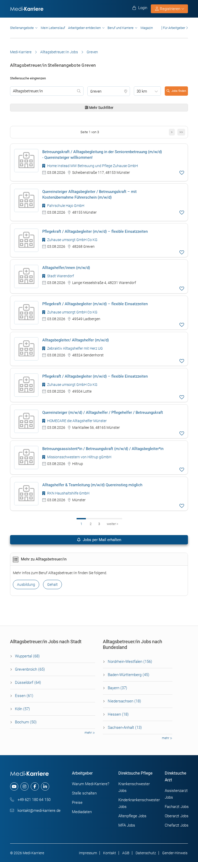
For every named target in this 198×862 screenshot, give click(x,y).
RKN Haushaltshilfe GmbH (67, 493)
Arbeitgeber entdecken (84, 28)
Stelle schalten (84, 793)
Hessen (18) (118, 714)
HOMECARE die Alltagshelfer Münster (76, 421)
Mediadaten (82, 811)
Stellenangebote (22, 28)
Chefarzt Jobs (176, 825)
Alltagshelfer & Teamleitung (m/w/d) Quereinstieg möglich (92, 485)
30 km (142, 91)
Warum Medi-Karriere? (90, 784)
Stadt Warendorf (60, 276)
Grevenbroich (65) (30, 669)
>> (181, 132)
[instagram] (24, 786)
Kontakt (109, 853)
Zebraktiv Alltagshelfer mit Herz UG (74, 348)
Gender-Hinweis (174, 853)
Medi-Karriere (20, 52)
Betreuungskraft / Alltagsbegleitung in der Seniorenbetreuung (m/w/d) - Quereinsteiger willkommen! (102, 154)
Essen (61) (24, 695)
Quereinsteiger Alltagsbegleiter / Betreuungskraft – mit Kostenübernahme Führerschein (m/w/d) (89, 194)
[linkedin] (45, 786)
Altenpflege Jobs (132, 816)
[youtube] (14, 786)
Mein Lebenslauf (53, 28)
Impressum (88, 853)
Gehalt (52, 584)
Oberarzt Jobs (176, 816)
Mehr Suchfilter (100, 108)
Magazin (147, 28)
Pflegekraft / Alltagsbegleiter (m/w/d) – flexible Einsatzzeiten (95, 231)
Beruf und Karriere (121, 28)
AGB (125, 853)
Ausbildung (26, 584)
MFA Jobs (126, 825)
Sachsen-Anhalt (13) (125, 727)
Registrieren (170, 8)
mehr (89, 732)
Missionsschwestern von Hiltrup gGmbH (78, 457)
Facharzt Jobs (177, 806)
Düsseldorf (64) (28, 682)
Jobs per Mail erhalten (101, 539)
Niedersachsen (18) (124, 701)
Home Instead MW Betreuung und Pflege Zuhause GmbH (92, 166)
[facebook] (35, 786)
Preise (77, 802)
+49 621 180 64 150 (33, 799)
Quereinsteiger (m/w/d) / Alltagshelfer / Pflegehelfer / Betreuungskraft (102, 412)
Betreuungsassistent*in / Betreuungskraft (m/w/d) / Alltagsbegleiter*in (102, 448)
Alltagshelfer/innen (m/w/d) (66, 267)
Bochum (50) (26, 722)
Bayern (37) (117, 688)
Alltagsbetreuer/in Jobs (59, 52)
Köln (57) (22, 709)
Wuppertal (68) (27, 656)
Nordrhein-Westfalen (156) (130, 661)
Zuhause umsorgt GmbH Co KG (71, 240)
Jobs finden (178, 91)
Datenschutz (146, 853)
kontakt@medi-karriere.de (38, 810)
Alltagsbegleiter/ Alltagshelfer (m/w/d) (75, 340)
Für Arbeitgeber (174, 27)
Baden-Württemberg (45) (128, 674)
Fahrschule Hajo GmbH (65, 206)
